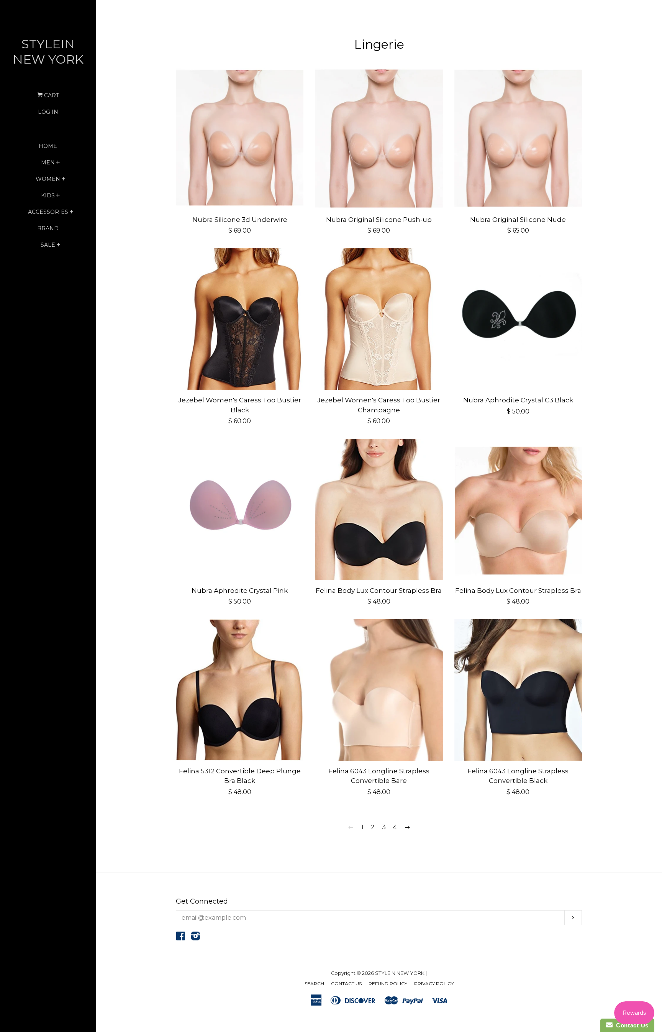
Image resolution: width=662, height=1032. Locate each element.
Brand (48, 228)
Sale (48, 244)
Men (48, 162)
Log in (48, 111)
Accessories (48, 211)
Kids (48, 195)
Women (48, 179)
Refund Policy (388, 983)
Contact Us (346, 983)
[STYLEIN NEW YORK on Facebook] (180, 937)
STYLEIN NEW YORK (48, 51)
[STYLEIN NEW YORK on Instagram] (195, 937)
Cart (51, 95)
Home (48, 146)
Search (314, 983)
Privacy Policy (434, 983)
